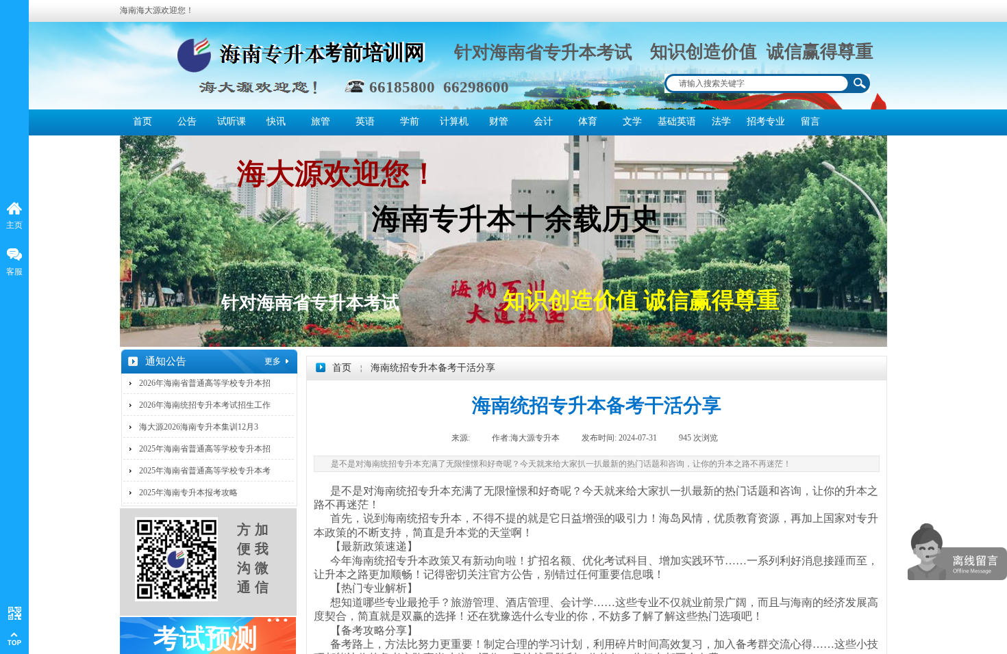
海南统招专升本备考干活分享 (433, 368)
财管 (498, 121)
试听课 (231, 121)
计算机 (454, 121)
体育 (587, 121)
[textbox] (756, 83)
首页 (142, 121)
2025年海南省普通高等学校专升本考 (205, 470)
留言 (810, 121)
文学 (632, 121)
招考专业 (765, 121)
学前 (409, 121)
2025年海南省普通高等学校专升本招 (205, 449)
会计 (543, 121)
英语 (365, 121)
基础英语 (676, 121)
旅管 (320, 121)
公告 (187, 121)
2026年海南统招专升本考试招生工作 (205, 405)
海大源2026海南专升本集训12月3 (198, 427)
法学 (721, 121)
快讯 (276, 121)
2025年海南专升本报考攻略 (188, 492)
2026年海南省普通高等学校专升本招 (205, 383)
